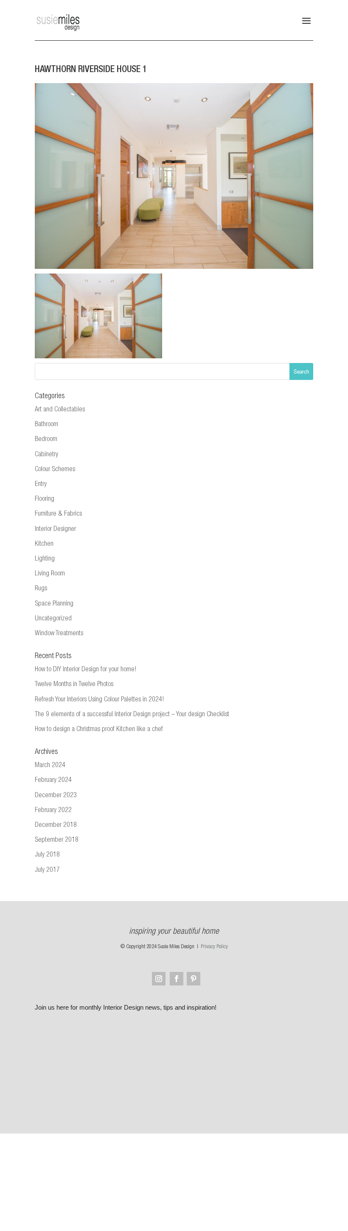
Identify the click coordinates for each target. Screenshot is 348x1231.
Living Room (50, 574)
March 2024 (50, 765)
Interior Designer (55, 529)
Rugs (41, 589)
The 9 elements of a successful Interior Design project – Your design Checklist (132, 715)
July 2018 (47, 855)
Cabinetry (46, 455)
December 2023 (56, 796)
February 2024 (53, 780)
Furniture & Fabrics (58, 514)
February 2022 (53, 810)
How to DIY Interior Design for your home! (85, 670)
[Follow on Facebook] (176, 978)
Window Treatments (59, 634)
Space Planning (54, 604)
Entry (41, 484)
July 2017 (47, 870)
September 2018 (57, 840)
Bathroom (46, 424)
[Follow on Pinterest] (193, 978)
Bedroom (46, 439)
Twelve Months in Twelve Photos (74, 684)
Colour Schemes (55, 469)
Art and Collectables (60, 410)
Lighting (45, 559)
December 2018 (56, 825)
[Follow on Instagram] (159, 978)
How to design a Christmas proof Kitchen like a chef (99, 729)
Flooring (44, 499)
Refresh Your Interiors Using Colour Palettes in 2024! (99, 700)
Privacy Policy (214, 947)
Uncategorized (53, 619)
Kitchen (44, 544)
